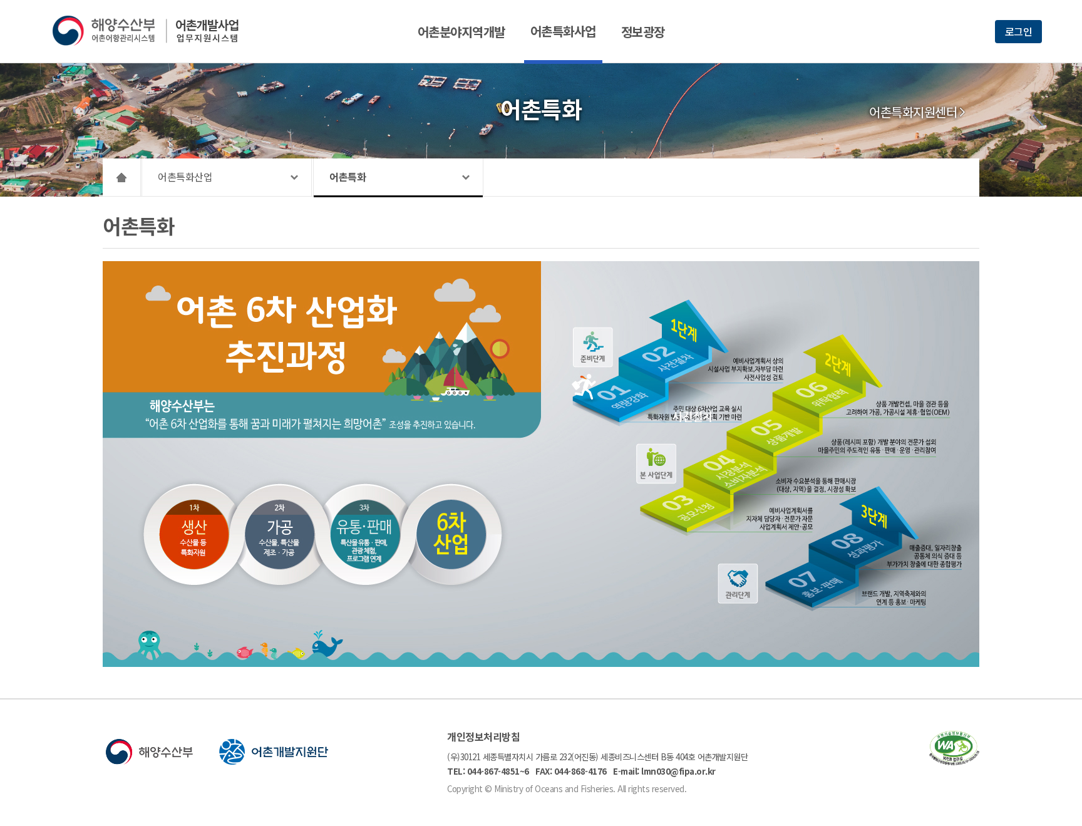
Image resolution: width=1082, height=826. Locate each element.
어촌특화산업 (185, 176)
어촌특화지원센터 (913, 112)
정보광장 (643, 32)
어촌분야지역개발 (461, 32)
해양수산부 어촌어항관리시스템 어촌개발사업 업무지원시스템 (154, 31)
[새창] (954, 761)
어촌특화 (347, 176)
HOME (122, 177)
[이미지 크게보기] (541, 663)
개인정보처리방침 (483, 736)
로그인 (1019, 31)
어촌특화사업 (563, 31)
